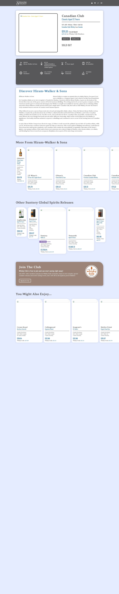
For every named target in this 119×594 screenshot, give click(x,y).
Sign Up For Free (25, 280)
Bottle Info (66, 39)
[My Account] (92, 3)
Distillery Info (75, 39)
